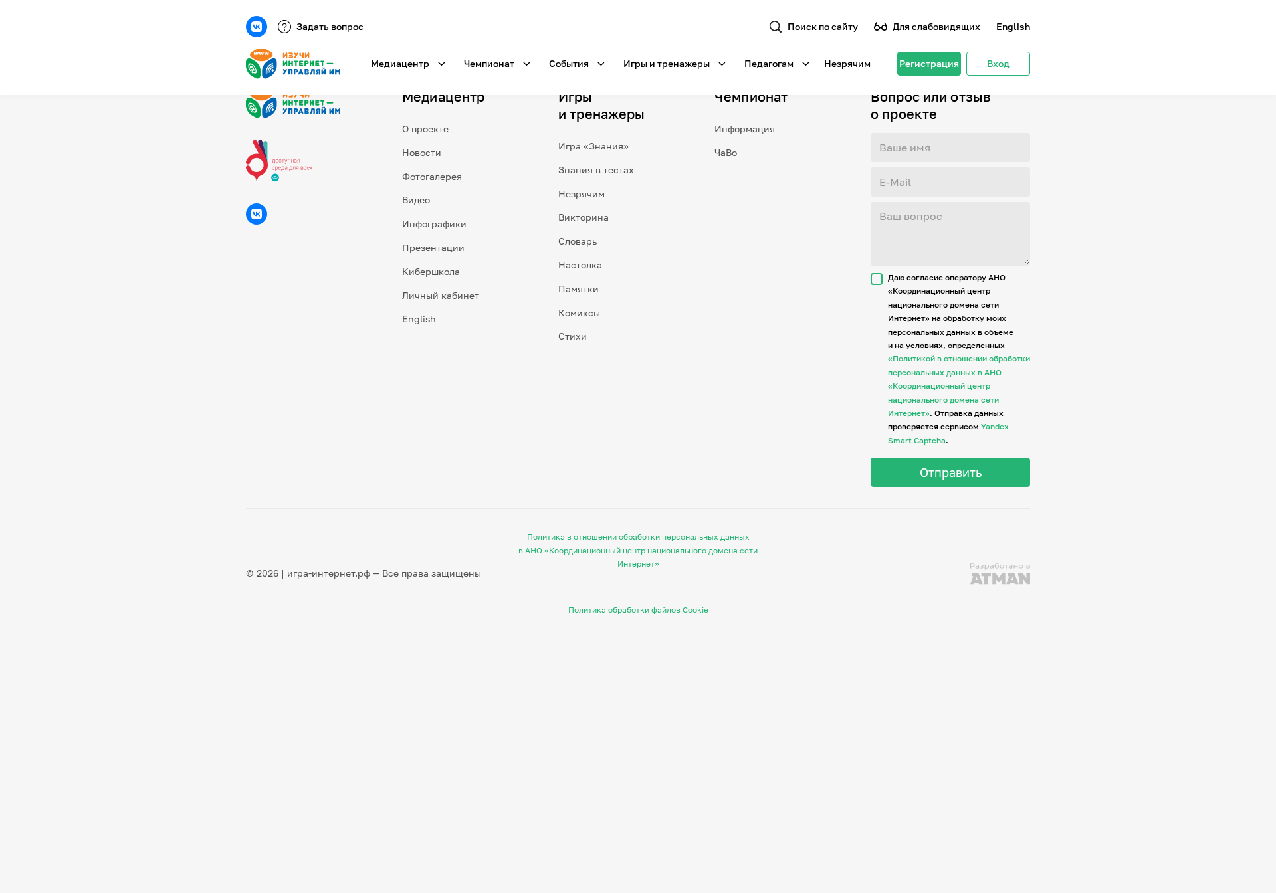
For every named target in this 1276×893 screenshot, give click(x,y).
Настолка (580, 264)
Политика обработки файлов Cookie (638, 610)
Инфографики (434, 223)
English (1013, 26)
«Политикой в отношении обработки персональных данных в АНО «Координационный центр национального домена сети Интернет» (959, 385)
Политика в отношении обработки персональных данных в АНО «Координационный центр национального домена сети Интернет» (638, 550)
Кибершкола (431, 271)
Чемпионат (489, 63)
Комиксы (579, 312)
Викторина (583, 217)
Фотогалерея (432, 176)
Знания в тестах (596, 169)
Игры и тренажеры (666, 63)
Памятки (578, 288)
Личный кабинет (440, 295)
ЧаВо (725, 152)
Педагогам (769, 63)
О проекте (425, 128)
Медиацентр (400, 63)
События (569, 63)
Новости (421, 152)
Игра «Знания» (593, 145)
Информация (744, 128)
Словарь (577, 241)
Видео (416, 199)
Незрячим (847, 63)
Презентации (433, 247)
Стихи (572, 336)
